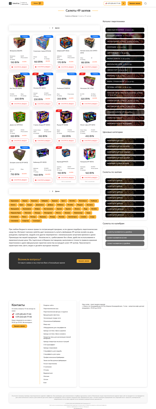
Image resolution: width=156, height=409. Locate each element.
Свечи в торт (117, 70)
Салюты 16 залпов (114, 180)
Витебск (72, 201)
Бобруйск (45, 201)
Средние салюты (120, 112)
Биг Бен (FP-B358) (16, 88)
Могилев (28, 213)
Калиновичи (27, 209)
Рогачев (61, 217)
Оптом (46, 379)
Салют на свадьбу (114, 118)
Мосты (58, 213)
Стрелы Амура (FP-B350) (41, 125)
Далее (57, 28)
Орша (88, 213)
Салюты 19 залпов (114, 186)
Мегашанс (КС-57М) (87, 88)
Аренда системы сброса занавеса (55, 334)
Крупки (68, 209)
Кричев (59, 209)
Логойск (94, 209)
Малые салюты (118, 58)
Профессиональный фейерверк (54, 357)
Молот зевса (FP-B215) (87, 125)
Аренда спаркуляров (50, 348)
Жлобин (70, 205)
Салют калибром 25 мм (117, 238)
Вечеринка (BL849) (16, 51)
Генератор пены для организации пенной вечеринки (57, 337)
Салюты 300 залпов (115, 215)
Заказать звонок (134, 3)
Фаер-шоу (47, 324)
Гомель (13, 205)
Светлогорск (72, 217)
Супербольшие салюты (123, 100)
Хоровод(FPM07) (62, 161)
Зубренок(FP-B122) (63, 51)
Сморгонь (25, 221)
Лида (85, 209)
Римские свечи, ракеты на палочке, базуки (125, 94)
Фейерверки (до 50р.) (115, 140)
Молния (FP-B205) (39, 88)
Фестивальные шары (121, 106)
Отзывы (46, 370)
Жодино (80, 205)
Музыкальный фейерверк (52, 321)
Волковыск (83, 201)
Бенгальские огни (119, 64)
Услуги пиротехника (50, 363)
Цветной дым (118, 53)
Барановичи (15, 201)
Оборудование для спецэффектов (55, 327)
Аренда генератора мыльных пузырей (56, 341)
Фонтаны (116, 75)
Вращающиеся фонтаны (52, 315)
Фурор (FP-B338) (62, 125)
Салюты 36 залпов (115, 198)
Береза (25, 201)
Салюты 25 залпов (115, 192)
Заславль (90, 205)
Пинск (24, 217)
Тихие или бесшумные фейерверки (55, 360)
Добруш (50, 205)
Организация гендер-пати (52, 318)
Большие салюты (120, 35)
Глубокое (94, 201)
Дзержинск (40, 205)
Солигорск (36, 221)
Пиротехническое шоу (51, 308)
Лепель (77, 209)
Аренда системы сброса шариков (55, 330)
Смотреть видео (20, 67)
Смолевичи (14, 221)
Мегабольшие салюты (123, 41)
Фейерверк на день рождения (119, 123)
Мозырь (37, 213)
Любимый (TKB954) (63, 88)
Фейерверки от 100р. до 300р (118, 158)
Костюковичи (48, 209)
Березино (34, 201)
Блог (45, 382)
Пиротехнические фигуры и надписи (56, 312)
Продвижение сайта (78, 408)
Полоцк (33, 217)
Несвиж (67, 213)
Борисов (55, 201)
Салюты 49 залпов (115, 203)
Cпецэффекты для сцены (52, 354)
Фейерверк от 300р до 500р (118, 163)
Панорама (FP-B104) (87, 161)
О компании (48, 367)
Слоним (83, 217)
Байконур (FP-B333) (39, 162)
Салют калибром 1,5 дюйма (118, 243)
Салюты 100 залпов (115, 209)
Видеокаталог (48, 373)
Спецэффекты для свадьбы (53, 351)
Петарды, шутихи (119, 87)
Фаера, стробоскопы (120, 81)
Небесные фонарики (120, 30)
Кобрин (37, 209)
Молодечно (48, 213)
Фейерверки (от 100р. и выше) (118, 152)
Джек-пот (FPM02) (16, 125)
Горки (21, 205)
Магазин (46, 376)
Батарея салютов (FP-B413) (19, 162)
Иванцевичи (15, 209)
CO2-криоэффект (49, 344)
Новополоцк (78, 213)
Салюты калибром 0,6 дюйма (119, 232)
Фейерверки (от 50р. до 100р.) (118, 146)
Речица (52, 217)
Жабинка (60, 205)
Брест (64, 201)
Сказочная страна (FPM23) (42, 51)
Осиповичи (14, 217)
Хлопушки (116, 47)
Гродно (29, 205)
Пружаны (43, 217)
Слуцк (92, 217)
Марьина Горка (16, 213)
